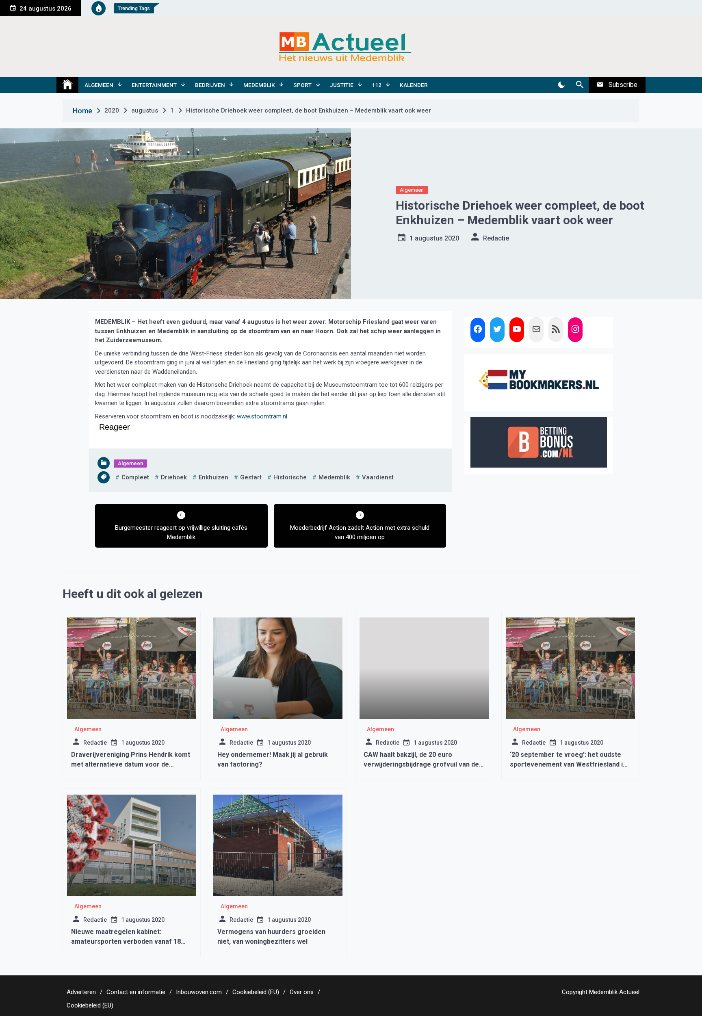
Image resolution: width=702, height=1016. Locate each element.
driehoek (174, 477)
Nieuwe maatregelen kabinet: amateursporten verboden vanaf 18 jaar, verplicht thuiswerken (126, 941)
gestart (251, 477)
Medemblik (259, 85)
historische (290, 477)
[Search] (579, 85)
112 (376, 85)
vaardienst (378, 477)
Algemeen (98, 85)
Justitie (341, 85)
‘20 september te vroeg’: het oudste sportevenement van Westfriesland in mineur (568, 764)
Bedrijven (210, 85)
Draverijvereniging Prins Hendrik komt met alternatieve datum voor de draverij (130, 764)
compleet (135, 477)
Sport (302, 85)
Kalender (414, 85)
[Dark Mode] (561, 85)
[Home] (67, 85)
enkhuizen (213, 477)
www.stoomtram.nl (262, 416)
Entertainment (154, 85)
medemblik (334, 477)
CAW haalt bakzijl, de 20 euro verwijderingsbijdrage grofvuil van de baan (421, 764)
